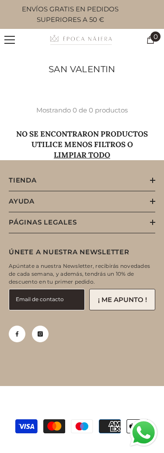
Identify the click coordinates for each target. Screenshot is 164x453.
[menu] (9, 40)
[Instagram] (40, 334)
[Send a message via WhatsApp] (144, 433)
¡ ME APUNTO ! (122, 299)
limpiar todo (82, 155)
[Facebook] (17, 334)
